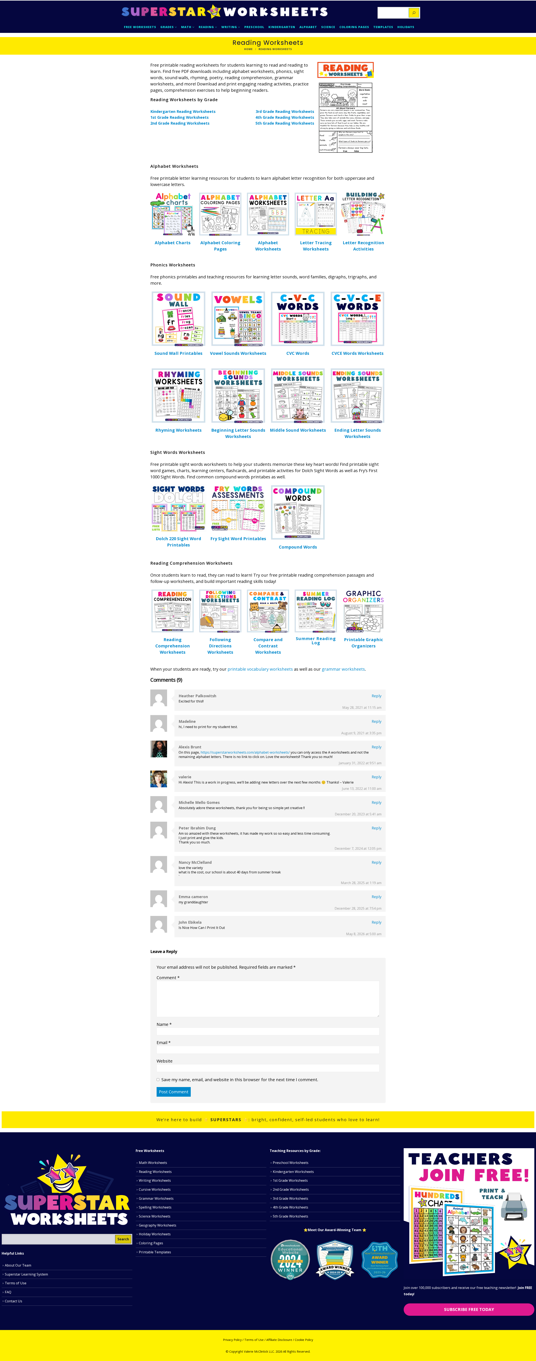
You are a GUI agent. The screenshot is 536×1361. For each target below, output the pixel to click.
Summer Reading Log (316, 641)
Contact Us (13, 1301)
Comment (168, 977)
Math (186, 27)
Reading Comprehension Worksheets (172, 646)
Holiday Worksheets (155, 1234)
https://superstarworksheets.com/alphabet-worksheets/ (245, 752)
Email (164, 1042)
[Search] (414, 13)
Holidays (405, 27)
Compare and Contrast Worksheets (268, 646)
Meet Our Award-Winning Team (335, 1230)
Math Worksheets (153, 1162)
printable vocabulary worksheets (260, 669)
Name (164, 1024)
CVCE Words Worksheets (358, 353)
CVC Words (297, 353)
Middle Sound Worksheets (298, 430)
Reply (376, 695)
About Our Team (18, 1265)
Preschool (254, 27)
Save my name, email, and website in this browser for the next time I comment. (239, 1079)
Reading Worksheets (155, 1171)
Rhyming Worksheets (178, 430)
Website (165, 1061)
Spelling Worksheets (155, 1207)
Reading (206, 27)
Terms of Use (15, 1283)
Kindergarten (281, 27)
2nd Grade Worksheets (291, 1189)
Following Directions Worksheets (220, 646)
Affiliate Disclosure (279, 1340)
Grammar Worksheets (156, 1198)
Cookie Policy (304, 1340)
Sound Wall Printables (178, 353)
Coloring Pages (354, 27)
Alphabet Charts (173, 242)
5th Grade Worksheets (290, 1216)
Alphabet (308, 27)
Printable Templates (155, 1252)
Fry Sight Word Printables (238, 538)
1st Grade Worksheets (290, 1180)
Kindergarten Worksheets (293, 1171)
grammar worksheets (343, 669)
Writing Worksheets (155, 1180)
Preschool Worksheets (290, 1162)
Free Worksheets (140, 27)
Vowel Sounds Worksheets (238, 353)
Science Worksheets (154, 1216)
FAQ (8, 1292)
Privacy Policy (232, 1340)
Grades (167, 27)
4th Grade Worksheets (290, 1207)
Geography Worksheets (157, 1225)
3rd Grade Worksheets (290, 1198)
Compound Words (298, 547)
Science (328, 27)
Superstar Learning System (26, 1274)
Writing (229, 27)
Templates (383, 27)
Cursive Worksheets (155, 1189)
